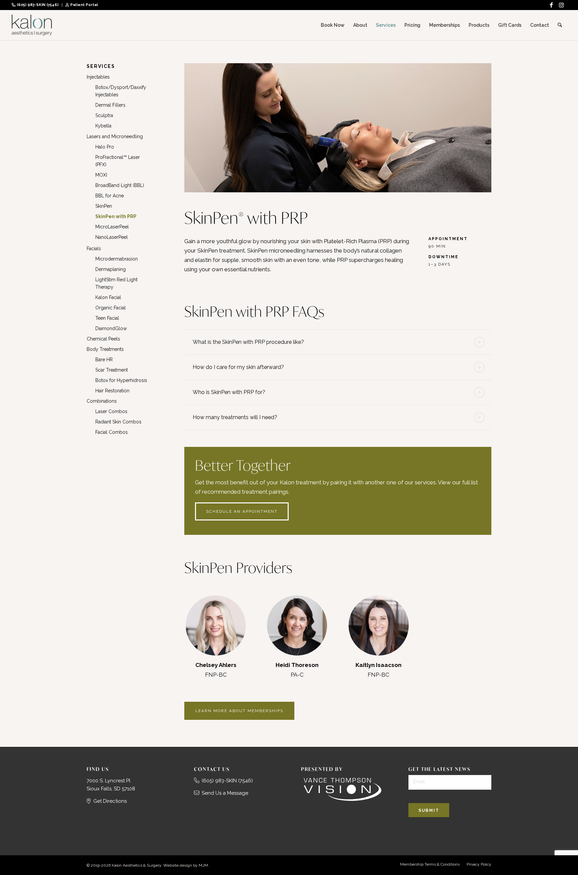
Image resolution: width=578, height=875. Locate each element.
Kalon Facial (108, 297)
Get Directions (110, 801)
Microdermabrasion (116, 259)
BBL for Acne (109, 195)
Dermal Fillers (110, 105)
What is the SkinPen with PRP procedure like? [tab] (248, 342)
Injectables (98, 77)
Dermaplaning (110, 269)
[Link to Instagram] (561, 5)
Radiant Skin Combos (118, 421)
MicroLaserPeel (112, 226)
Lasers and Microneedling (115, 136)
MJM (203, 865)
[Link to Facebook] (551, 5)
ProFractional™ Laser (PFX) (117, 161)
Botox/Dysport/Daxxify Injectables (120, 91)
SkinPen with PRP (115, 216)
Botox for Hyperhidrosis (121, 380)
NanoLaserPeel (111, 237)
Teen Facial (107, 318)
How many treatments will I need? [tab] (235, 417)
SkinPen (103, 206)
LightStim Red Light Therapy (116, 283)
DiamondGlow (111, 328)
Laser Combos (111, 411)
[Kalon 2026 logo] (32, 25)
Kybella (103, 125)
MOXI (101, 175)
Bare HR (104, 359)
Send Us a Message (225, 793)
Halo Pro (104, 147)
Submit (428, 810)
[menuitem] (37, 5)
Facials (94, 248)
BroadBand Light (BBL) (119, 185)
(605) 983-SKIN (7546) (38, 5)
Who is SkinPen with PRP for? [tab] (229, 392)
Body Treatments (105, 349)
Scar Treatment (111, 370)
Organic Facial (110, 307)
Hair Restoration (112, 390)
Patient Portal (84, 5)
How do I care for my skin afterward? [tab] (238, 367)
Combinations (102, 401)
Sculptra (104, 115)
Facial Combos (111, 432)
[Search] (559, 25)
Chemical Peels (103, 339)
